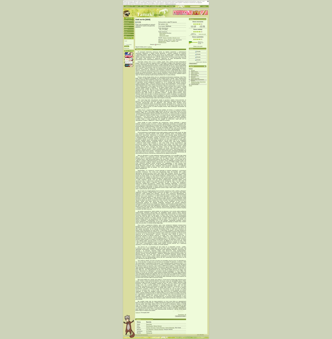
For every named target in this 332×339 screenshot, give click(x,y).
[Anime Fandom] (129, 63)
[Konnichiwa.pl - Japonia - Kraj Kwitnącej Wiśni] (129, 57)
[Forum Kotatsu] (129, 54)
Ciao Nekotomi (150, 329)
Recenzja (139, 49)
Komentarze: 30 (182, 314)
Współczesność (162, 42)
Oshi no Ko (162, 34)
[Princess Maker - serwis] (129, 60)
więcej (190, 85)
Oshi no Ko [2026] (164, 35)
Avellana (149, 47)
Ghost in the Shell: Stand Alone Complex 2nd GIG (198, 82)
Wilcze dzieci (194, 74)
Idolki (173, 40)
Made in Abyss (194, 71)
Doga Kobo (149, 324)
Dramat (165, 37)
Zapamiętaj (129, 44)
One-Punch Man (195, 75)
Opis (144, 49)
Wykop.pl (158, 44)
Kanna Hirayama (160, 327)
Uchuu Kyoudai (194, 84)
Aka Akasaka (149, 326)
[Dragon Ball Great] (129, 66)
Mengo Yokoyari (158, 326)
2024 (166, 24)
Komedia (169, 37)
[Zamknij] (208, 1)
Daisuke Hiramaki (158, 329)
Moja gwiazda (163, 33)
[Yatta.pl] (190, 12)
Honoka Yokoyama (151, 327)
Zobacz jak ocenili (202, 34)
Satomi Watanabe (169, 327)
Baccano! (193, 76)
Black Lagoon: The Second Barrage (197, 80)
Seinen (165, 40)
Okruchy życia (176, 37)
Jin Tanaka (149, 331)
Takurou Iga (149, 333)
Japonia (173, 41)
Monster (193, 70)
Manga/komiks (162, 41)
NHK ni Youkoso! (195, 73)
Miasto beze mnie (195, 78)
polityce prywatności (171, 4)
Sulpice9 (137, 312)
